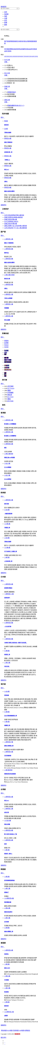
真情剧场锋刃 (12, 92)
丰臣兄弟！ (7, 666)
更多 (3, 117)
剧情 (5, 22)
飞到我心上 (7, 159)
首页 (5, 12)
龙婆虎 (6, 1015)
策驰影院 (3, 6)
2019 (17, 56)
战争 (31, 49)
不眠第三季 (7, 527)
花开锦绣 (10, 386)
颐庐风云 (6, 252)
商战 (28, 49)
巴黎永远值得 (7, 132)
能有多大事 (7, 278)
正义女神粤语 (7, 479)
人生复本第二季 (8, 561)
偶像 (11, 49)
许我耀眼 (10, 392)
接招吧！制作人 (8, 853)
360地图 (21, 1030)
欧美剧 (15, 41)
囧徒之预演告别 (8, 142)
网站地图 (4, 1030)
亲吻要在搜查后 (8, 588)
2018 (19, 56)
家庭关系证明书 (8, 912)
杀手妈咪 (6, 921)
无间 (10, 219)
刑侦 (25, 49)
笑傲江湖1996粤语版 (9, 457)
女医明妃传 (14, 215)
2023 (5, 56)
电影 (5, 16)
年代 (7, 51)
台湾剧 (27, 41)
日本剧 (19, 41)
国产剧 (6, 41)
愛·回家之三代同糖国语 (10, 424)
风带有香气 (7, 597)
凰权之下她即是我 (8, 243)
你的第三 (6, 954)
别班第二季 (7, 654)
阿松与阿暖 (7, 824)
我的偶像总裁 (7, 902)
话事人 (6, 181)
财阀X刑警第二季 (8, 931)
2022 (8, 56)
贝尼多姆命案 (7, 755)
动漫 (5, 18)
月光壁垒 (6, 980)
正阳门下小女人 (15, 228)
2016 (25, 56)
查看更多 (3, 205)
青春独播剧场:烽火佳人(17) (16, 105)
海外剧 (23, 41)
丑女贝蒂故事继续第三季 (10, 715)
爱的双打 (6, 125)
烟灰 (5, 447)
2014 (31, 56)
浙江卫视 (7, 73)
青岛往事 (13, 217)
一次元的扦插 (7, 626)
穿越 (22, 49)
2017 (22, 56)
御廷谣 (9, 394)
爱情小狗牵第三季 (8, 745)
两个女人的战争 (15, 225)
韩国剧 (32, 41)
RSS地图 (10, 1030)
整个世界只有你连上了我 (10, 834)
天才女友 (10, 401)
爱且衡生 (6, 992)
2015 (28, 56)
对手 (10, 223)
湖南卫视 (7, 100)
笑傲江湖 (11, 221)
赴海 (5, 844)
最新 (5, 24)
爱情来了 (6, 892)
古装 (14, 49)
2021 (11, 56)
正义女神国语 (7, 467)
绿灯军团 (6, 503)
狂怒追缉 (6, 695)
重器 (9, 390)
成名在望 (6, 812)
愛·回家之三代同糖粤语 (10, 435)
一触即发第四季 (8, 513)
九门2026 (10, 397)
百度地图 (16, 1030)
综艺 (5, 20)
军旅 (34, 49)
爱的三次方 (7, 968)
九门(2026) (10, 388)
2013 (34, 56)
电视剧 (6, 14)
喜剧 (8, 49)
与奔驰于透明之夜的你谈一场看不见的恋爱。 (15, 642)
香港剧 (10, 41)
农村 (5, 49)
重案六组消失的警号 (9, 191)
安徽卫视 (7, 86)
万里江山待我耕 (8, 298)
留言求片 (3, 1037)
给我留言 (27, 1030)
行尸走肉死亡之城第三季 (10, 551)
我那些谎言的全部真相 (10, 773)
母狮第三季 (7, 725)
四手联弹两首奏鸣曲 (9, 880)
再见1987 (6, 169)
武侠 (17, 49)
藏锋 (9, 399)
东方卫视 (7, 60)
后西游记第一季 (8, 152)
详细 (6, 62)
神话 (19, 49)
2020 (14, 56)
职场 (9, 51)
